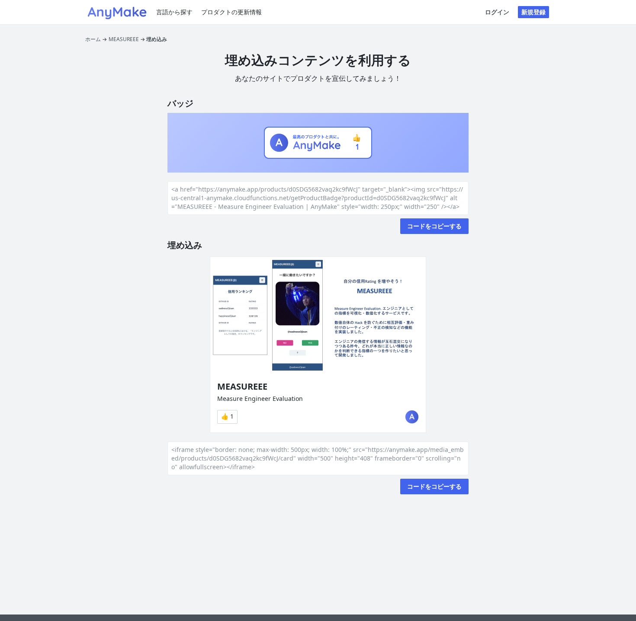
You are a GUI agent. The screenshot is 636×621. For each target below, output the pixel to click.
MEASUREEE (124, 39)
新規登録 (533, 12)
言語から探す (174, 12)
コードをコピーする (434, 226)
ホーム (93, 39)
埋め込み (156, 39)
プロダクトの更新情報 (231, 12)
